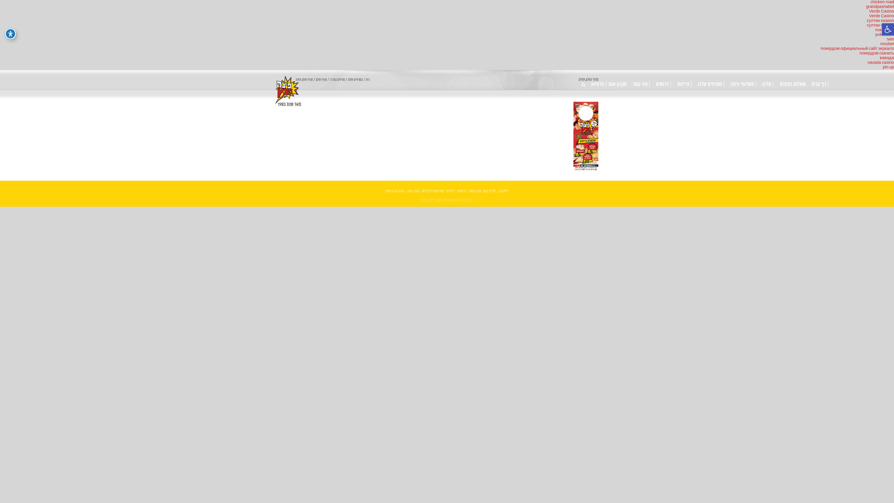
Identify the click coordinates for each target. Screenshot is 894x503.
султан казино (880, 21)
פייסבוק (503, 191)
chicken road (882, 2)
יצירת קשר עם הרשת (482, 191)
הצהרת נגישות (395, 191)
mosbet (887, 44)
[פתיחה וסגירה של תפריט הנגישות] (10, 33)
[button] (888, 29)
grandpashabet (880, 7)
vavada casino (880, 63)
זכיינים (450, 191)
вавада (887, 58)
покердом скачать (877, 53)
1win (890, 39)
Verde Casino (881, 11)
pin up (888, 67)
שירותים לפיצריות (433, 191)
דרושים (461, 191)
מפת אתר (413, 191)
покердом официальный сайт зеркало (857, 49)
